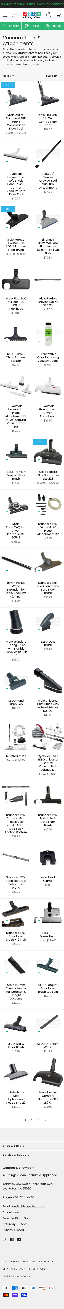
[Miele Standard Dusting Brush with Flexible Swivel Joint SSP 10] (16, 622)
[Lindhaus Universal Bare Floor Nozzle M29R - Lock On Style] (48, 219)
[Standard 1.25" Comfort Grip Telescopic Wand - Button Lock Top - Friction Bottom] (16, 795)
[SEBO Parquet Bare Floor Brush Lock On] (48, 965)
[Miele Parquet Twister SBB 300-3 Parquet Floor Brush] (16, 219)
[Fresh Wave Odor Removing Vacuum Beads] (48, 334)
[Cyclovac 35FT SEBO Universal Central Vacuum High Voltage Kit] (48, 736)
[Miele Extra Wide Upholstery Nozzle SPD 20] (16, 1072)
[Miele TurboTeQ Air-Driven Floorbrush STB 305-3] (16, 504)
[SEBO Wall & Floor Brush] (16, 1024)
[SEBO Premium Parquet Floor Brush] (16, 452)
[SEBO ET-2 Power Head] (48, 913)
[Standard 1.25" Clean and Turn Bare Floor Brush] (48, 563)
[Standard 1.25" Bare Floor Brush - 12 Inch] (16, 913)
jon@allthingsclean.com (28, 1206)
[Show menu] (5, 15)
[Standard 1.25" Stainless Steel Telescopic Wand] (16, 857)
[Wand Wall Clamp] (48, 857)
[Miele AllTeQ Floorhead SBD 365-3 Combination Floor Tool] (16, 95)
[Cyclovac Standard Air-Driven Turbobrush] (48, 386)
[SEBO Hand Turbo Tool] (16, 680)
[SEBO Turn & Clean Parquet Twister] (16, 334)
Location (14, 26)
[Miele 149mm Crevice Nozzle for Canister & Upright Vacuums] (16, 965)
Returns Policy (38, 1269)
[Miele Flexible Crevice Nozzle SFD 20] (48, 278)
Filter (7, 76)
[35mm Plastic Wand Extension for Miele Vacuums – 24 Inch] (16, 563)
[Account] (49, 15)
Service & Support (16, 1155)
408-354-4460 (23, 1197)
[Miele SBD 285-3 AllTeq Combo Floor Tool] (48, 95)
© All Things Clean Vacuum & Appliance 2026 (29, 1261)
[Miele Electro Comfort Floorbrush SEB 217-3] (48, 1072)
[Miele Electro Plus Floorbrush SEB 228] (48, 452)
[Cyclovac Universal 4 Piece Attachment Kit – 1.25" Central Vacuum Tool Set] (16, 386)
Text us (56, 26)
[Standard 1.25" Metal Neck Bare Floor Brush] (48, 795)
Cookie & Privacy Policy (16, 1276)
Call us (34, 26)
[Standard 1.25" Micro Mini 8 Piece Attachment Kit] (48, 504)
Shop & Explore (13, 1146)
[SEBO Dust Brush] (48, 622)
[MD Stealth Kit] (16, 736)
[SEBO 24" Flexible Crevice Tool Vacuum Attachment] (48, 154)
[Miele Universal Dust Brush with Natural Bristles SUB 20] (48, 680)
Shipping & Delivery (14, 1269)
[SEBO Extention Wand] (48, 1024)
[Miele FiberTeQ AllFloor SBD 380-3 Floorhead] (16, 278)
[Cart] (58, 15)
